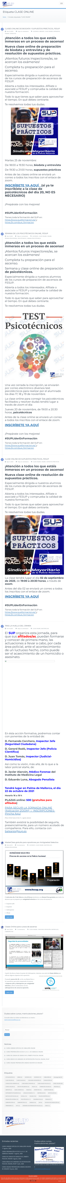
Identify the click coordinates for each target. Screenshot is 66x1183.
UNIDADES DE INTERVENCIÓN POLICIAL (32, 1105)
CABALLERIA (47, 1077)
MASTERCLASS (45, 628)
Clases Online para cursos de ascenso (21, 927)
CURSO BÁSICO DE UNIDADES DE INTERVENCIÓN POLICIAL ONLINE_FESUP (27, 1059)
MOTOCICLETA (52, 1093)
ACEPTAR (33, 1180)
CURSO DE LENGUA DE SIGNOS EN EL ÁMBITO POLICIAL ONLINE (24, 1055)
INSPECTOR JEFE (48, 1089)
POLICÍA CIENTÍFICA (44, 1096)
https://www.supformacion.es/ (20, 220)
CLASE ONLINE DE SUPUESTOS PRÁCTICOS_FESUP (27, 459)
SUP (40, 1102)
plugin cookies (61, 1181)
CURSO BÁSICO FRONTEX (28, 1083)
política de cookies (40, 1179)
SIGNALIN (48, 1099)
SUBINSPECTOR (9, 931)
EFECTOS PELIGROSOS (23, 1086)
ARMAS (19, 1077)
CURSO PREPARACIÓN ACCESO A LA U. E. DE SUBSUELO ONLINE (24, 1052)
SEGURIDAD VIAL (38, 1099)
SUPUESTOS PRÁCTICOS (52, 461)
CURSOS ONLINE (10, 1086)
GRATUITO (9, 1089)
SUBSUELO (33, 1102)
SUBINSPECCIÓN (10, 1102)
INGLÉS (28, 1089)
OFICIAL (24, 1096)
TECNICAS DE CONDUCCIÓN (52, 1102)
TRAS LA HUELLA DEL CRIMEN (18, 626)
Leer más (9, 917)
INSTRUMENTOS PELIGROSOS (13, 1093)
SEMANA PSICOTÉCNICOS (34, 238)
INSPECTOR (37, 1089)
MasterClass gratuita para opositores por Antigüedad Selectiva (31, 842)
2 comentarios (21, 929)
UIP (18, 1105)
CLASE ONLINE (49, 31)
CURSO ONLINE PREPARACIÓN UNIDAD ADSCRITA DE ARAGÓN (24, 1063)
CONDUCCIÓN (48, 1080)
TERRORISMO (9, 1105)
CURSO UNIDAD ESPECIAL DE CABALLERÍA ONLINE (20, 1048)
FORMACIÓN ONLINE (45, 1086)
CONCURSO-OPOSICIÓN (44, 929)
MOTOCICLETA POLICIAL (12, 1096)
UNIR (47, 1105)
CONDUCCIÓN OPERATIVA (12, 1083)
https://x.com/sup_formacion (19, 222)
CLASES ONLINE (21, 1080)
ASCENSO (28, 1077)
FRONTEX (57, 1086)
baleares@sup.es (16, 831)
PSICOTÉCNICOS (22, 238)
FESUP (34, 1086)
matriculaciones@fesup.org (12, 1020)
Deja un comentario (23, 31)
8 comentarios (21, 845)
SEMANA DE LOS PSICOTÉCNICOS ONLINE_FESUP (26, 233)
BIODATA (42, 31)
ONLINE (7, 33)
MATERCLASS (54, 929)
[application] (49, 1155)
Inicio (4, 17)
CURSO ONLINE (58, 1083)
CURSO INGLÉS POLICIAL (44, 1083)
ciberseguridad (58, 1077)
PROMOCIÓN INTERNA (11, 238)
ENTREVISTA (56, 31)
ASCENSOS (36, 31)
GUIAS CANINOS (19, 1089)
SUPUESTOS (13, 33)
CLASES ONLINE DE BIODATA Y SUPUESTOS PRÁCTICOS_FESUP (32, 29)
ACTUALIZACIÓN (10, 1077)
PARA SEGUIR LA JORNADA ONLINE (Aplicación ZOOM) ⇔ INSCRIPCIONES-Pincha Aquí (30, 810)
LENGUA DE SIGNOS (29, 1093)
